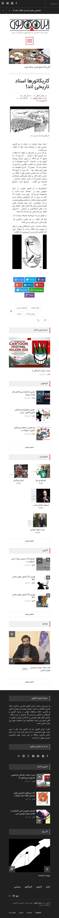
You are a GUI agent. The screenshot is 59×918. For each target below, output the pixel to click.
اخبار (38, 95)
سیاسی (17, 887)
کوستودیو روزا (40, 480)
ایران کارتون (37, 98)
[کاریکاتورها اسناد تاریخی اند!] (29, 119)
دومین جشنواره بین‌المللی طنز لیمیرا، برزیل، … (23, 393)
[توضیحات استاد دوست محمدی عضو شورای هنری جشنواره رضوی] (31, 647)
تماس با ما (12, 912)
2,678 (25, 669)
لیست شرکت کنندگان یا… (40, 370)
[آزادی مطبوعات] (31, 855)
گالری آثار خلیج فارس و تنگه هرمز (37, 67)
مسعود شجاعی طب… (40, 505)
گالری (33, 565)
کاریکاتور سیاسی (22, 308)
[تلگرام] (13, 3)
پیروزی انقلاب (30, 314)
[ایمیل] (7, 3)
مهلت (33, 398)
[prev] (12, 61)
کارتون (39, 887)
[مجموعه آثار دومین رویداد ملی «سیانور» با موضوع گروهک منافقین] (43, 564)
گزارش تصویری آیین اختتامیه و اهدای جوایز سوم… (32, 10)
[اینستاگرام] (3, 3)
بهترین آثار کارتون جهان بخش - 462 (23, 578)
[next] (47, 61)
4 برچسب (42, 100)
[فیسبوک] (16, 3)
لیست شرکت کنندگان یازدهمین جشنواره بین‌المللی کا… (23, 776)
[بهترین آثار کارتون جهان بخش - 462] (43, 582)
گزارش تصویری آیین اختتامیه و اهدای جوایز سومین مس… (23, 812)
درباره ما (29, 912)
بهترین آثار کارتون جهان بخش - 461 (23, 596)
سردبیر (21, 912)
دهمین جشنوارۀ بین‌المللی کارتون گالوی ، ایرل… (25, 411)
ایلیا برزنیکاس (18, 480)
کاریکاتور (28, 887)
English (38, 912)
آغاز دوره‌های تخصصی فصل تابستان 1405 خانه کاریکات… (24, 794)
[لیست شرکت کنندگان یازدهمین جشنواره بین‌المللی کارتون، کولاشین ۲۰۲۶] (29, 352)
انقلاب (19, 314)
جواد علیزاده (35, 308)
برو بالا (15, 896)
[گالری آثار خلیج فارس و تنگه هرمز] (29, 56)
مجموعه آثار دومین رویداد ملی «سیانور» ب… (23, 560)
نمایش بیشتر (29, 447)
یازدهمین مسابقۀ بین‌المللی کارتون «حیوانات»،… (24, 429)
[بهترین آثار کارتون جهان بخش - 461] (43, 600)
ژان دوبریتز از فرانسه (46, 875)
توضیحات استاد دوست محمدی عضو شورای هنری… (42, 669)
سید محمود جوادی (37, 529)
